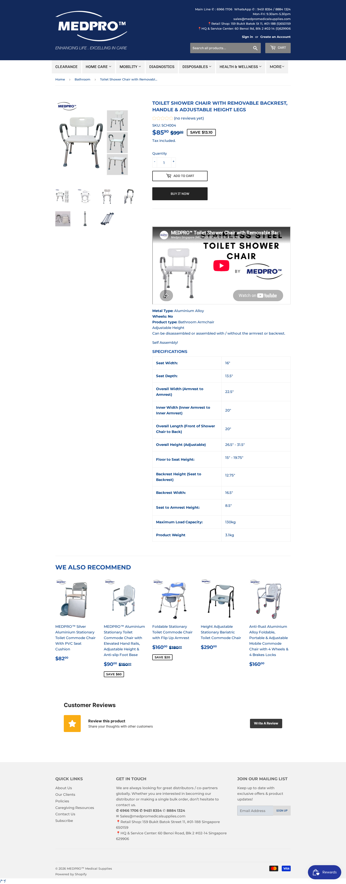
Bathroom (82, 79)
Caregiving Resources (74, 807)
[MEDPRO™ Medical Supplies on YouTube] (179, 855)
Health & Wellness (239, 66)
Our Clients (65, 794)
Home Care (97, 66)
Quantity (159, 153)
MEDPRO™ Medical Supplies (89, 868)
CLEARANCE (66, 66)
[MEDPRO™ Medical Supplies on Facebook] (163, 855)
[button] (178, 119)
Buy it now (180, 194)
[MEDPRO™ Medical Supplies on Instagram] (171, 855)
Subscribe (64, 820)
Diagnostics (161, 66)
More (276, 66)
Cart (281, 48)
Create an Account (275, 37)
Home (60, 79)
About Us (63, 788)
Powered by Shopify (71, 874)
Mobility (129, 66)
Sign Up (282, 810)
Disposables (195, 66)
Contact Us (65, 814)
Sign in (247, 37)
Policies (62, 801)
